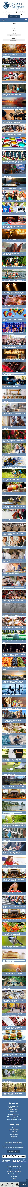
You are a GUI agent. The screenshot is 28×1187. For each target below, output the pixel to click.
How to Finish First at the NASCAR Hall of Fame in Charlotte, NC (13, 880)
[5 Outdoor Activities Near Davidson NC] (14, 465)
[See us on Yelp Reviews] (15, 1156)
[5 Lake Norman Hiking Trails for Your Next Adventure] (14, 1078)
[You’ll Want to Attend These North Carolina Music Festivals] (14, 344)
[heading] (14, 24)
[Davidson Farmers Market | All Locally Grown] (14, 666)
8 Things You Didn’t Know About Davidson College (12, 721)
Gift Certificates (21, 11)
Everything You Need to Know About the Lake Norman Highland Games (13, 162)
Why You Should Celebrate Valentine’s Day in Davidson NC (13, 373)
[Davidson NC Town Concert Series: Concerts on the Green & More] (14, 119)
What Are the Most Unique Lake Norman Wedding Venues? (12, 760)
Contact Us (14, 1136)
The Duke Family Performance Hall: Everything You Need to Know (13, 1067)
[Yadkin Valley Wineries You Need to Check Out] (14, 558)
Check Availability (14, 16)
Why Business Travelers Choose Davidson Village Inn (12, 175)
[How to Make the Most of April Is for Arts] (14, 146)
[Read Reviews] (21, 1156)
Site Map (14, 1178)
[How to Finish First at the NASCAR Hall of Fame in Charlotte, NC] (14, 878)
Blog (9, 14)
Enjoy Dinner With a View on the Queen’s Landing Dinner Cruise (12, 866)
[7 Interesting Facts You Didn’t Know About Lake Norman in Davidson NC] (14, 679)
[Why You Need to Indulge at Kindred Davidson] (14, 398)
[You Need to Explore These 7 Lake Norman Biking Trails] (14, 1092)
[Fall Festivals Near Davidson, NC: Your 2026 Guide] (14, 67)
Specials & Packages (14, 1129)
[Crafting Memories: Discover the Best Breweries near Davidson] (14, 626)
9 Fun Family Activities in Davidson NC (13, 280)
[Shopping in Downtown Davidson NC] (14, 199)
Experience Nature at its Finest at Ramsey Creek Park (12, 812)
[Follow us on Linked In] (18, 1156)
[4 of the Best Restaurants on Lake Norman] (14, 491)
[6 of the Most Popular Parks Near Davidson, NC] (14, 972)
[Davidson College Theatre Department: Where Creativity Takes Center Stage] (14, 291)
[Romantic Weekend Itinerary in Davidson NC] (14, 572)
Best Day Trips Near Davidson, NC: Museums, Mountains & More (12, 135)
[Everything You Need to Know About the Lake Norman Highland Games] (14, 160)
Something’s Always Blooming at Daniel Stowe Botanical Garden (12, 933)
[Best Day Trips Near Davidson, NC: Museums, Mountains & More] (14, 133)
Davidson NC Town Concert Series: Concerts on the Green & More (12, 121)
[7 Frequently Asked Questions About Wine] (14, 585)
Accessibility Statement (14, 1174)
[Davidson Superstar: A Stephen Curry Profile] (14, 891)
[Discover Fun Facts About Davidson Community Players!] (14, 331)
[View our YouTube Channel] (24, 1156)
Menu (3, 20)
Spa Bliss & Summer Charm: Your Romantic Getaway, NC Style (12, 306)
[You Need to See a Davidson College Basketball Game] (14, 599)
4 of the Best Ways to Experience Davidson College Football (12, 1028)
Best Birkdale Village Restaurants (12, 733)
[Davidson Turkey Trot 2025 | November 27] (14, 211)
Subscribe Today (13, 1151)
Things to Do (14, 1131)
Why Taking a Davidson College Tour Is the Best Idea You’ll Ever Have (14, 1014)
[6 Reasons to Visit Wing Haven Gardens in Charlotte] (14, 505)
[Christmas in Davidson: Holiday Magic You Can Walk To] (14, 439)
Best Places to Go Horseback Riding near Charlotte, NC (13, 254)
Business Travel (14, 1134)
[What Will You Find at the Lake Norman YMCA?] (14, 904)
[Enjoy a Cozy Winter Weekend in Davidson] (14, 425)
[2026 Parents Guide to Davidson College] (14, 93)
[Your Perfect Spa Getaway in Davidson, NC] (14, 412)
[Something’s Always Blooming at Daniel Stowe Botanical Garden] (14, 931)
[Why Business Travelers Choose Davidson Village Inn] (14, 173)
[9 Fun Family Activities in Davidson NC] (14, 278)
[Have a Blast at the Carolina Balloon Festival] (14, 317)
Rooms (14, 1128)
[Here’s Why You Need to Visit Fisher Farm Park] (14, 478)
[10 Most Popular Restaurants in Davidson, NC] (14, 385)
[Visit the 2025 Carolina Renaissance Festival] (14, 265)
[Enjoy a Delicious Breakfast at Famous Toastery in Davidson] (14, 958)
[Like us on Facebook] (3, 1156)
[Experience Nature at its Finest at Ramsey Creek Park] (14, 810)
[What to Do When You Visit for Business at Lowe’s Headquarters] (14, 851)
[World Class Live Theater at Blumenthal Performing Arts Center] (14, 653)
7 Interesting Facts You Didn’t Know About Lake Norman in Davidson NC (13, 682)
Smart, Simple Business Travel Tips (13, 188)
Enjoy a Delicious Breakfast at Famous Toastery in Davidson (14, 960)
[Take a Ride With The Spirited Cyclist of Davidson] (14, 985)
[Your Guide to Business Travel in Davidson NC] (14, 693)
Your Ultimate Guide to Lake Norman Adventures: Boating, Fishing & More (13, 108)
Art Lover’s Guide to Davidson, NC (12, 708)
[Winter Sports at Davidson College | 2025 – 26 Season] (14, 225)
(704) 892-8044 (8, 11)
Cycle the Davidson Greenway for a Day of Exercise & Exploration (14, 826)
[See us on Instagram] (12, 1156)
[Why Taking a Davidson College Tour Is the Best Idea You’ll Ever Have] (14, 1012)
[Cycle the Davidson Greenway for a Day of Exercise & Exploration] (14, 824)
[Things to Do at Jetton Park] (14, 798)
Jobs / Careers (14, 1137)
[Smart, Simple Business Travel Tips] (14, 187)
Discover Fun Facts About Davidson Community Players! (13, 333)
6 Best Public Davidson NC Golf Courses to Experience (12, 773)
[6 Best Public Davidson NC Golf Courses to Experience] (14, 771)
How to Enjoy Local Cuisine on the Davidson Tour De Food (12, 1041)
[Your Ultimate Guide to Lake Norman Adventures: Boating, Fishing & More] (14, 106)
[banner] (14, 1156)
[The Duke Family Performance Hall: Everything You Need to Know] (14, 1065)
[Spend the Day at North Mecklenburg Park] (14, 785)
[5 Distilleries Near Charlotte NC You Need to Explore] (14, 531)
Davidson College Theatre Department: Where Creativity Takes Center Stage (14, 293)
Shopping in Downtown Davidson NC (13, 200)
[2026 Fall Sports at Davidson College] (14, 80)
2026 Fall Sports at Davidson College (13, 82)
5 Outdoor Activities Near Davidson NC (14, 467)
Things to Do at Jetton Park (11, 800)
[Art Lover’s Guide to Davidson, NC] (14, 706)
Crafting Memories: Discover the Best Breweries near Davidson (13, 628)
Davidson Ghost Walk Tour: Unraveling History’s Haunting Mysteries (13, 614)
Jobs (21, 14)
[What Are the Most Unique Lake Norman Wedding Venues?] (14, 758)
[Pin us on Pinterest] (6, 1156)
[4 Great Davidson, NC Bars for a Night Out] (14, 238)
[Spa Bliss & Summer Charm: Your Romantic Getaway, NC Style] (14, 304)
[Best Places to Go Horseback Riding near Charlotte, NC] (14, 251)
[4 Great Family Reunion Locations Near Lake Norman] (14, 639)
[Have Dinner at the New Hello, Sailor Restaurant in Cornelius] (14, 999)
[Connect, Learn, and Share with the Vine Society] (14, 545)
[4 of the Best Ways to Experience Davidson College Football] (14, 1026)
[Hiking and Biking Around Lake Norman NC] (14, 452)
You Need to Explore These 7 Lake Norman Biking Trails (12, 1094)
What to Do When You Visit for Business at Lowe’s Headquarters (12, 853)
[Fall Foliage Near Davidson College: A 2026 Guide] (14, 53)
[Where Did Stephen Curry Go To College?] (14, 918)
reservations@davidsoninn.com (14, 1119)
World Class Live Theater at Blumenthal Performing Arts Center (14, 655)
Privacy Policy (14, 1176)
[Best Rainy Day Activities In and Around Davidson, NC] (14, 518)
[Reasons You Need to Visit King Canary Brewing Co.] (14, 358)
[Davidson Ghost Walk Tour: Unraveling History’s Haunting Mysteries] (14, 612)
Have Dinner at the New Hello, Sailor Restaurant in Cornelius (13, 1001)
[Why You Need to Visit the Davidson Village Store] (14, 837)
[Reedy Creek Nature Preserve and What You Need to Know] (14, 945)
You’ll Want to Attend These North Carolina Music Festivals (12, 346)
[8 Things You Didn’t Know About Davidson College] (14, 719)
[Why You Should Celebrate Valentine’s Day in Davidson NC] (14, 371)
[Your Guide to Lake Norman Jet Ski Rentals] (14, 744)
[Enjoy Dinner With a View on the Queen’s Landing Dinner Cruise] (14, 864)
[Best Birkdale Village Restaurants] (14, 732)
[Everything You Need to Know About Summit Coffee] (14, 1052)
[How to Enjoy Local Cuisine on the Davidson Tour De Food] (14, 1039)
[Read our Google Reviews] (9, 1156)
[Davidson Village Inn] (14, 9)
